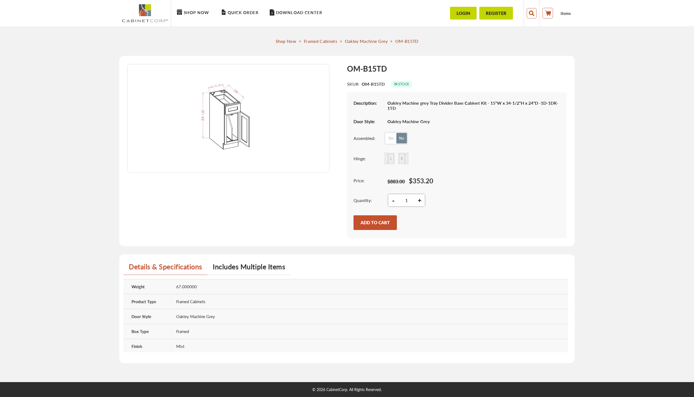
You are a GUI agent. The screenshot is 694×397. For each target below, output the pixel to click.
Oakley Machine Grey (366, 41)
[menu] (305, 13)
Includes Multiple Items (249, 266)
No (401, 138)
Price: (359, 180)
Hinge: (360, 158)
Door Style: (364, 121)
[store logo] (146, 13)
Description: (365, 102)
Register (496, 13)
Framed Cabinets (320, 41)
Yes (391, 138)
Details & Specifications (165, 266)
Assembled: (364, 138)
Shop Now (286, 41)
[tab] (165, 268)
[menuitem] (193, 12)
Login (463, 13)
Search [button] (531, 13)
